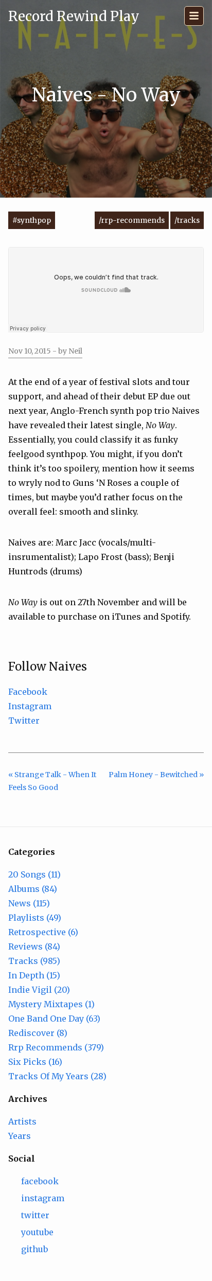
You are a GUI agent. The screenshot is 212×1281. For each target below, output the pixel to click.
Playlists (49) (34, 918)
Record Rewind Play (73, 16)
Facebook (27, 692)
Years (19, 1136)
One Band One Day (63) (54, 1018)
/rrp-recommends (132, 220)
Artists (22, 1121)
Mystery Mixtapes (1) (51, 1004)
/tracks (187, 220)
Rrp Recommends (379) (56, 1047)
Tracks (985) (34, 961)
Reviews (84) (34, 946)
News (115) (29, 903)
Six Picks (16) (35, 1062)
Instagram (29, 706)
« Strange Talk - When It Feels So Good (52, 781)
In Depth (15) (34, 975)
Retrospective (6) (43, 932)
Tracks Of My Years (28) (57, 1076)
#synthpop (31, 220)
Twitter (24, 720)
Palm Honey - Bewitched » (156, 774)
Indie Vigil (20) (39, 990)
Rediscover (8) (37, 1033)
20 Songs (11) (34, 874)
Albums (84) (32, 889)
